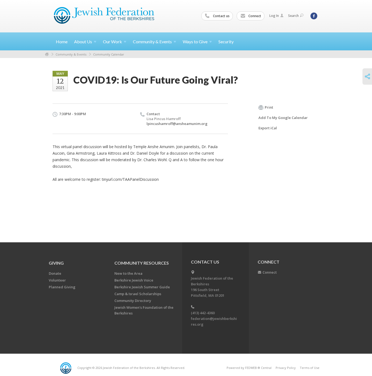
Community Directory (132, 300)
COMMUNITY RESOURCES (141, 262)
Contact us (221, 16)
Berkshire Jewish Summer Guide (142, 287)
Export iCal (267, 128)
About (83, 41)
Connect (254, 16)
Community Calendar (108, 54)
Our (112, 41)
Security (226, 41)
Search (293, 15)
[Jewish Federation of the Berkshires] (104, 16)
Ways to (195, 41)
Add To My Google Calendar (283, 117)
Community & (152, 41)
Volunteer (57, 280)
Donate (55, 273)
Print (269, 107)
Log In (274, 15)
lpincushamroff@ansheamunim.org (177, 123)
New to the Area (128, 273)
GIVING (56, 262)
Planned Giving (62, 287)
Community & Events (71, 54)
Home (62, 41)
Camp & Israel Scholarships (137, 293)
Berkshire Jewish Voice (133, 280)
